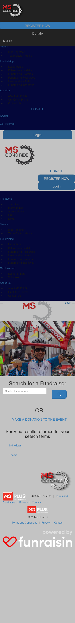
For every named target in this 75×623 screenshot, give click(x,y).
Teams (13, 455)
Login (8, 40)
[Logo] (37, 10)
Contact (36, 502)
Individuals (15, 445)
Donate (37, 33)
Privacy (23, 502)
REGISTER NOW (37, 25)
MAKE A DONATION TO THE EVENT (39, 419)
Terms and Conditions (24, 522)
